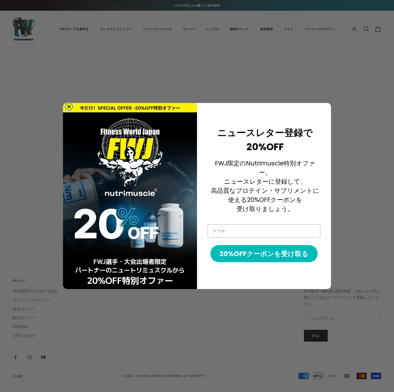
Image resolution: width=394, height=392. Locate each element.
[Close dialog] (69, 106)
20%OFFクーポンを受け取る (264, 253)
